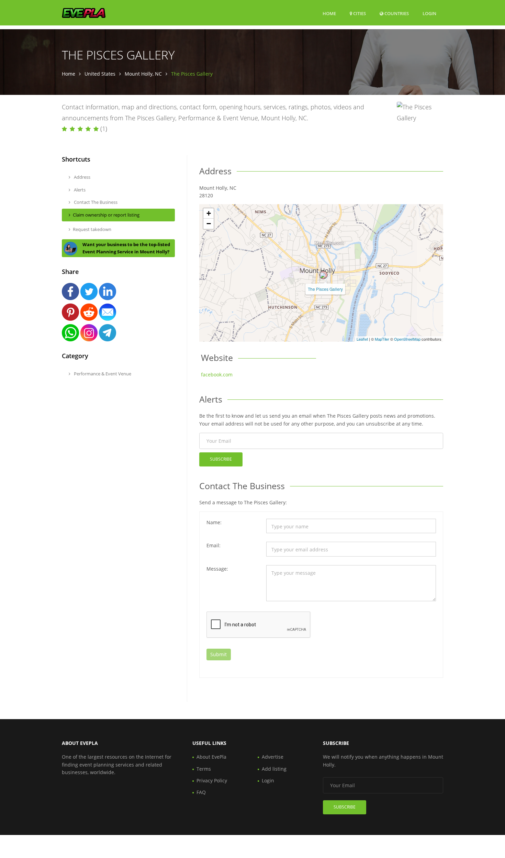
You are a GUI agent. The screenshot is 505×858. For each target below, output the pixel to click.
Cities (359, 13)
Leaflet (362, 339)
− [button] (208, 223)
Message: (217, 568)
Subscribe (221, 459)
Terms (204, 769)
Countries (396, 13)
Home (329, 13)
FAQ (201, 792)
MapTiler (382, 339)
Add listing (274, 769)
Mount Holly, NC (143, 73)
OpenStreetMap (407, 339)
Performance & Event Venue (102, 374)
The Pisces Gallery (325, 289)
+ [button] (208, 213)
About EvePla (211, 757)
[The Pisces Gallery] (323, 275)
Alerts (79, 190)
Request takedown (92, 229)
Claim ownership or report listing (106, 215)
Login (429, 13)
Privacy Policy (212, 780)
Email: (213, 545)
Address (81, 177)
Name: (214, 522)
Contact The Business (95, 202)
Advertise (272, 757)
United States (100, 73)
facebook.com (217, 374)
